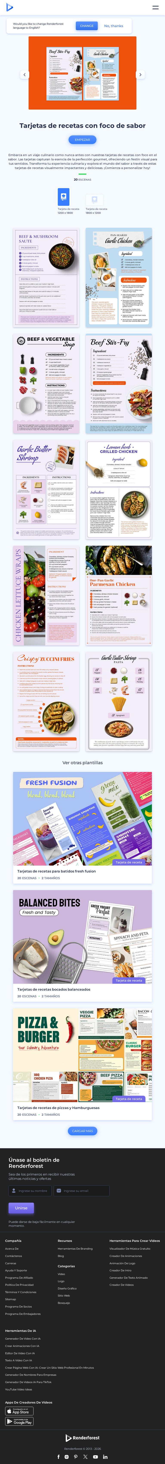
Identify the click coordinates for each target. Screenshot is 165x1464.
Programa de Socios (18, 1306)
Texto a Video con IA (18, 1360)
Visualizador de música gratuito (130, 1248)
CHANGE (86, 26)
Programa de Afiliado (19, 1277)
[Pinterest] (76, 1457)
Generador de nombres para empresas (30, 1374)
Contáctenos (13, 1256)
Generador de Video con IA (23, 1338)
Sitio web (64, 1295)
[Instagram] (67, 1457)
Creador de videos (122, 1284)
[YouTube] (95, 1457)
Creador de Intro (120, 1270)
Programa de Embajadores (23, 1313)
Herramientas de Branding (75, 1248)
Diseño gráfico (67, 1288)
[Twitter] (85, 1457)
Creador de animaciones (126, 1256)
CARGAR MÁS (82, 1131)
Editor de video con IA (20, 1353)
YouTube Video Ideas (18, 1389)
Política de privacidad (19, 1284)
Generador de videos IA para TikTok (28, 1382)
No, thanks (113, 26)
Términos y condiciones (20, 1292)
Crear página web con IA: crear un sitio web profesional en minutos (49, 1367)
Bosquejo (64, 1302)
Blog (61, 1256)
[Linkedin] (105, 1457)
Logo (61, 1281)
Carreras (10, 1263)
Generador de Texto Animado (129, 1277)
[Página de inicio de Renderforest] (9, 7)
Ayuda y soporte (16, 1270)
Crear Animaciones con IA (22, 1346)
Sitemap (10, 1299)
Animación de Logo (122, 1263)
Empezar (82, 140)
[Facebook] (59, 1457)
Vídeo (61, 1274)
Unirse (21, 1208)
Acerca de (11, 1248)
